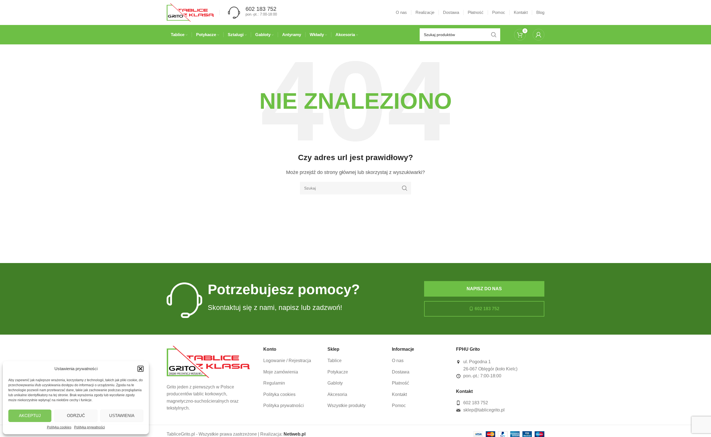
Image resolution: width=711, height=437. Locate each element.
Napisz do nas (484, 288)
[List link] (291, 360)
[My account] (538, 34)
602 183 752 (487, 308)
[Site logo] (190, 12)
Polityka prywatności (89, 427)
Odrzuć (76, 415)
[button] (140, 369)
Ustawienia (121, 415)
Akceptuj (30, 415)
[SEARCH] (404, 188)
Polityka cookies (59, 427)
